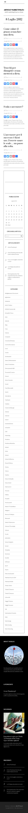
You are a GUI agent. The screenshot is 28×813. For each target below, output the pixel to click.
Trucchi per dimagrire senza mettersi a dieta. (12, 70)
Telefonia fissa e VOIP (10, 577)
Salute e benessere (16, 41)
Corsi (13, 113)
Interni (6, 419)
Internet (7, 415)
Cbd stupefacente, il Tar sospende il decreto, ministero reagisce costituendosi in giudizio (15, 791)
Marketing (7, 435)
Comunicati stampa (10, 340)
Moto (6, 451)
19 (14, 217)
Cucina (6, 352)
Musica (7, 467)
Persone (7, 490)
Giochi (6, 392)
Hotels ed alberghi (9, 407)
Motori (7, 455)
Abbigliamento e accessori (11, 293)
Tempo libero (8, 585)
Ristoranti (7, 518)
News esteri (8, 482)
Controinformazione (10, 344)
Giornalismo (8, 396)
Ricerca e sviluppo (9, 514)
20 (16, 217)
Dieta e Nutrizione (9, 364)
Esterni (7, 376)
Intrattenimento (9, 423)
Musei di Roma (9, 463)
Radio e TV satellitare (10, 506)
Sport (6, 565)
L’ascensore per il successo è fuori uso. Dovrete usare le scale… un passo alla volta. (13, 140)
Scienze (7, 530)
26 (14, 219)
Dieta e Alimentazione (10, 360)
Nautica (7, 475)
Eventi (6, 384)
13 (16, 214)
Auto (6, 317)
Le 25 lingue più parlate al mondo (15, 784)
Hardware (7, 400)
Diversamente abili (9, 368)
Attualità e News (9, 313)
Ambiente (7, 301)
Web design (8, 621)
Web (6, 617)
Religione (7, 510)
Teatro (6, 569)
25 (11, 219)
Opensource (8, 486)
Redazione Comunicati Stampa (14, 38)
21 (19, 217)
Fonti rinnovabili (9, 388)
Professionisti (8, 502)
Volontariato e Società (10, 613)
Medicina (7, 439)
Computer (7, 336)
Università (7, 597)
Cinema (7, 332)
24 (9, 219)
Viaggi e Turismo (9, 601)
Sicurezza (7, 554)
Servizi (6, 546)
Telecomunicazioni (9, 573)
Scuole (6, 534)
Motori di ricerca (9, 459)
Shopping (7, 550)
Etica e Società (8, 380)
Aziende (7, 321)
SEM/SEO (7, 538)
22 (21, 217)
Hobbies (7, 404)
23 (6, 219)
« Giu (6, 225)
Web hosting (8, 625)
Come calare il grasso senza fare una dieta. (12, 32)
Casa (6, 329)
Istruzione (7, 427)
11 (11, 214)
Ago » (9, 225)
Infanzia (7, 411)
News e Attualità (9, 479)
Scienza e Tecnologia (10, 526)
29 (21, 219)
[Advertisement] (12, 176)
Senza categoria (9, 542)
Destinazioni (8, 356)
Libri (6, 431)
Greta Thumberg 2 (12, 247)
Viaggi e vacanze (9, 605)
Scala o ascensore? (13, 106)
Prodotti (7, 498)
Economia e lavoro (10, 372)
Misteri (7, 447)
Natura (7, 471)
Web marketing (9, 629)
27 (16, 219)
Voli (6, 609)
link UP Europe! (19, 806)
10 (9, 214)
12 (14, 214)
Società (7, 557)
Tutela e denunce (9, 589)
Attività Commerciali (10, 309)
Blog (13, 152)
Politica (7, 494)
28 (19, 219)
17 (9, 217)
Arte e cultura (8, 305)
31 (9, 222)
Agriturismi (7, 297)
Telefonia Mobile (9, 581)
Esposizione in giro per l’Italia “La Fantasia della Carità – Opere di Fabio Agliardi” (13, 739)
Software (7, 561)
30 (6, 222)
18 (11, 217)
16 (6, 217)
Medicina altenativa (10, 443)
